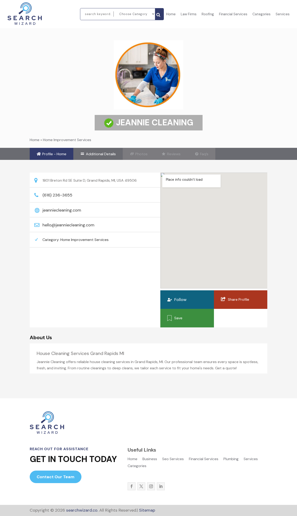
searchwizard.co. (81, 510)
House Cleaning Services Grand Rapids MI (80, 353)
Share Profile (238, 299)
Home (171, 14)
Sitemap (147, 510)
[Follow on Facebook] (132, 486)
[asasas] (159, 14)
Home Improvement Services (67, 139)
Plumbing (231, 459)
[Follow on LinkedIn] (161, 486)
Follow (180, 299)
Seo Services (173, 459)
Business (149, 459)
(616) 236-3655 (57, 195)
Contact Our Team (55, 477)
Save (178, 318)
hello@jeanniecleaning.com (68, 225)
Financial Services (233, 14)
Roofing (208, 14)
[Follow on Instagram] (151, 486)
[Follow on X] (141, 486)
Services (283, 14)
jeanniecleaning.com (61, 210)
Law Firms (189, 14)
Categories (261, 14)
